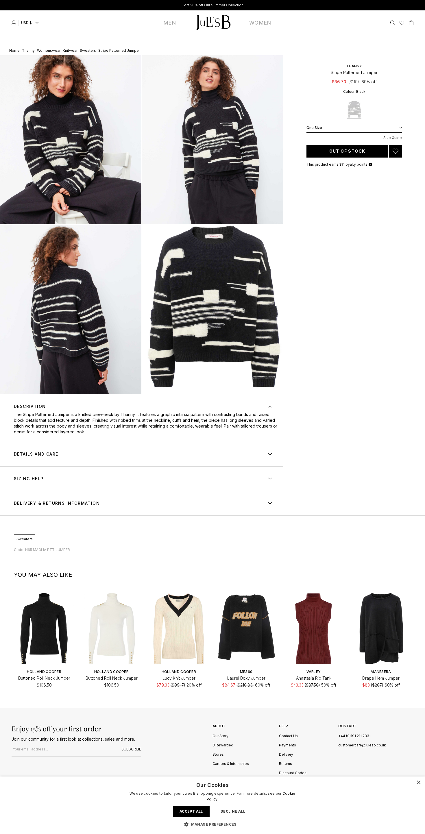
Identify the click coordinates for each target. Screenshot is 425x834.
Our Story (220, 736)
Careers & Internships (230, 764)
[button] (212, 824)
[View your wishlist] (402, 23)
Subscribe (131, 749)
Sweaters (24, 539)
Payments (287, 745)
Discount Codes (292, 773)
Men (169, 23)
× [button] (418, 783)
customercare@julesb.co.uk (362, 745)
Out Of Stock (347, 151)
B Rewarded (222, 745)
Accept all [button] (191, 811)
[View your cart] (411, 23)
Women (260, 23)
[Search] (392, 23)
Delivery (286, 755)
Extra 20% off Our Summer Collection (212, 5)
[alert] (212, 805)
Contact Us (288, 736)
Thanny (128, 414)
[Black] (354, 110)
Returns (285, 764)
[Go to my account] (15, 23)
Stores (218, 755)
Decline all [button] (233, 811)
